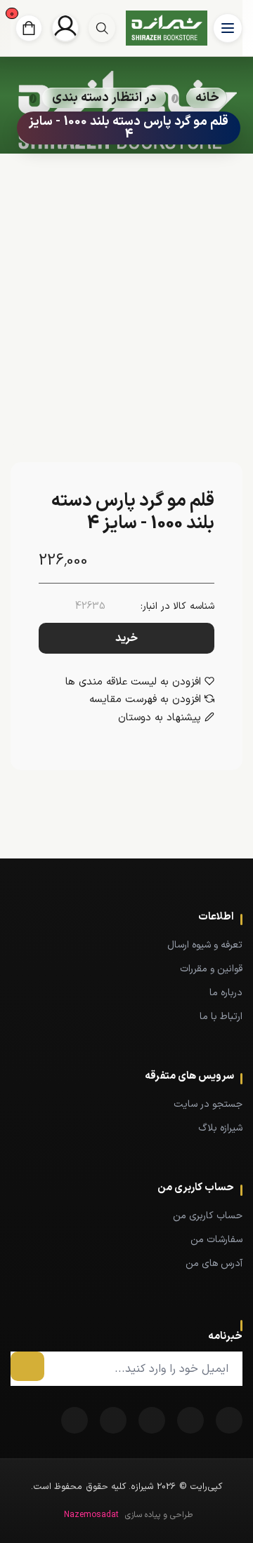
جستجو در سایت (208, 1104)
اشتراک (27, 1366)
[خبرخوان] (151, 1420)
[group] (102, 28)
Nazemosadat (91, 1515)
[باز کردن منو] (227, 28)
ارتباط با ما (221, 1016)
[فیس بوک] (229, 1420)
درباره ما (225, 992)
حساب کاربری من (207, 1215)
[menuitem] (126, 944)
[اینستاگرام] (74, 1420)
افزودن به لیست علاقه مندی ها (133, 682)
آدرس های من (214, 1263)
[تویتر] (190, 1420)
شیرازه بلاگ (220, 1128)
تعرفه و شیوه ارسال (204, 945)
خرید (126, 638)
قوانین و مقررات (211, 969)
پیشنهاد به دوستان (159, 718)
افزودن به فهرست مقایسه (145, 700)
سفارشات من (216, 1239)
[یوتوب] (113, 1420)
